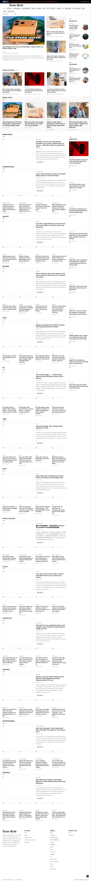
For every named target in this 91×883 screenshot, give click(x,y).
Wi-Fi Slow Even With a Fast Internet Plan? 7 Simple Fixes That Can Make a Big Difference (34, 1)
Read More (39, 162)
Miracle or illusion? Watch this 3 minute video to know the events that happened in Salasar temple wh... (59, 309)
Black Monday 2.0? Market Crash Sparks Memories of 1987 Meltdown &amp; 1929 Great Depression (50, 781)
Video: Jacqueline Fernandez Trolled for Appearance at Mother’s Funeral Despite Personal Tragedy (42, 764)
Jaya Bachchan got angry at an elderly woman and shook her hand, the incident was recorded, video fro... (9, 764)
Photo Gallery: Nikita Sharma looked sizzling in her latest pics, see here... (9, 558)
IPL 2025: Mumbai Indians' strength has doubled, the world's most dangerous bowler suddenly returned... (42, 410)
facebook (70, 835)
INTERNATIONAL (17, 8)
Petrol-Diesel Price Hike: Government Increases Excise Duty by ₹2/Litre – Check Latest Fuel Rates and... (9, 815)
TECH (48, 8)
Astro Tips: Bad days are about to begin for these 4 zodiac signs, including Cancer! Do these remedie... (26, 661)
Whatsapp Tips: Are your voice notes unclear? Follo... (74, 55)
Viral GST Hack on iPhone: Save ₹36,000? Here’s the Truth (10, 357)
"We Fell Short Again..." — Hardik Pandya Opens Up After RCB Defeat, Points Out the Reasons (49, 376)
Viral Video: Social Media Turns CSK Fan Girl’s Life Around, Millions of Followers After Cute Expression (50, 225)
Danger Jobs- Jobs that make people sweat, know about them (42, 458)
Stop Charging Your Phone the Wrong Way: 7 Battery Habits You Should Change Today (12, 123)
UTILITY (5, 11)
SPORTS (33, 8)
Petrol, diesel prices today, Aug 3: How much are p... (75, 46)
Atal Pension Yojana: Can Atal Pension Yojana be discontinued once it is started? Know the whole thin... (25, 609)
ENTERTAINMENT (26, 8)
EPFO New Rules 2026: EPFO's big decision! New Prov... (75, 80)
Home (4, 8)
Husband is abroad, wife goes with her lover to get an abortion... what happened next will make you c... (59, 712)
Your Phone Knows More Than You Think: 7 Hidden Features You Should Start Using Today (56, 91)
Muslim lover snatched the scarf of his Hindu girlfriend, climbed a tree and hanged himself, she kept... (10, 712)
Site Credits (19, 879)
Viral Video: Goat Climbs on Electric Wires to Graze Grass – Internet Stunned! (10, 308)
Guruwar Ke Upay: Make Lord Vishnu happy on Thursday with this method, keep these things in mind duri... (59, 661)
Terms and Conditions (30, 840)
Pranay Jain (8, 53)
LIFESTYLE (52, 8)
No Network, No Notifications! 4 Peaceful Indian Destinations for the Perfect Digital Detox (78, 210)
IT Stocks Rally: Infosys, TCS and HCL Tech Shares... (75, 70)
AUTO (44, 8)
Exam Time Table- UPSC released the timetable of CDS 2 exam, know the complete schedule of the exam (25, 460)
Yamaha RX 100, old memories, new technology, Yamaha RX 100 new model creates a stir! (58, 510)
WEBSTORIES (68, 8)
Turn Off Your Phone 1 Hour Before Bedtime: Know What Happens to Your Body (77, 186)
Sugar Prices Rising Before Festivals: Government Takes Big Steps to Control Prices (78, 361)
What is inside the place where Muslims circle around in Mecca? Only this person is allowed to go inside (50, 275)
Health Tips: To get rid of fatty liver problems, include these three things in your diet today (77, 312)
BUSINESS (39, 8)
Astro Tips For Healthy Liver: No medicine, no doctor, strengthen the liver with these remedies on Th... (43, 661)
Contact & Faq (28, 837)
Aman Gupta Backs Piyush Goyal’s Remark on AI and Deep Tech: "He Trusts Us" (43, 357)
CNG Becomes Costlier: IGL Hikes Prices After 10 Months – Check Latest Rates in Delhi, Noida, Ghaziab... (42, 815)
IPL (63, 8)
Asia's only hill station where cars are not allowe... (74, 36)
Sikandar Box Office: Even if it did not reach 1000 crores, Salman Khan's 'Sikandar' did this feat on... (26, 764)
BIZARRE (59, 8)
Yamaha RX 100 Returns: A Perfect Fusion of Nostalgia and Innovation (10, 508)
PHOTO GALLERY (77, 8)
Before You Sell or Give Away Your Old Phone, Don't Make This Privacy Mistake (56, 33)
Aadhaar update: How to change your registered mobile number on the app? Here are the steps (78, 337)
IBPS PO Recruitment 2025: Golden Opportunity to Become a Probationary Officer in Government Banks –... (59, 460)
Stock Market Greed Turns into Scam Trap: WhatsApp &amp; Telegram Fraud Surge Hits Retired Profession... (26, 359)
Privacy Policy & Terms (8, 879)
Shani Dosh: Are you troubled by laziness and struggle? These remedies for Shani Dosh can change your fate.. (50, 627)
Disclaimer (27, 842)
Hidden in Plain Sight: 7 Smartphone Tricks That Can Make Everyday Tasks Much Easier (56, 58)
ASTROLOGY (11, 11)
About (26, 835)
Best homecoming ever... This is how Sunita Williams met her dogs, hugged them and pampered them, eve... (25, 208)
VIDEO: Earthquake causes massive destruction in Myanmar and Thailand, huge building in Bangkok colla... (59, 208)
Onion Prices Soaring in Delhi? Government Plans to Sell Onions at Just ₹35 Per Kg (78, 386)
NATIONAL (9, 8)
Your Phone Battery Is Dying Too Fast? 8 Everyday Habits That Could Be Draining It (34, 91)
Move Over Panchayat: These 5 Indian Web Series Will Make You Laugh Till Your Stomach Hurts (50, 729)
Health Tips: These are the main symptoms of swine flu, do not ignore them (78, 288)
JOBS (83, 8)
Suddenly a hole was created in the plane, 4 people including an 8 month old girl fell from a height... (9, 208)
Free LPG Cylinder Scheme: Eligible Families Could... (73, 27)
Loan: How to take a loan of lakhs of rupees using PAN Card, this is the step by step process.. (49, 575)
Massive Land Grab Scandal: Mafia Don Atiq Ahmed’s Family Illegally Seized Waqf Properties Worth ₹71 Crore (50, 678)
